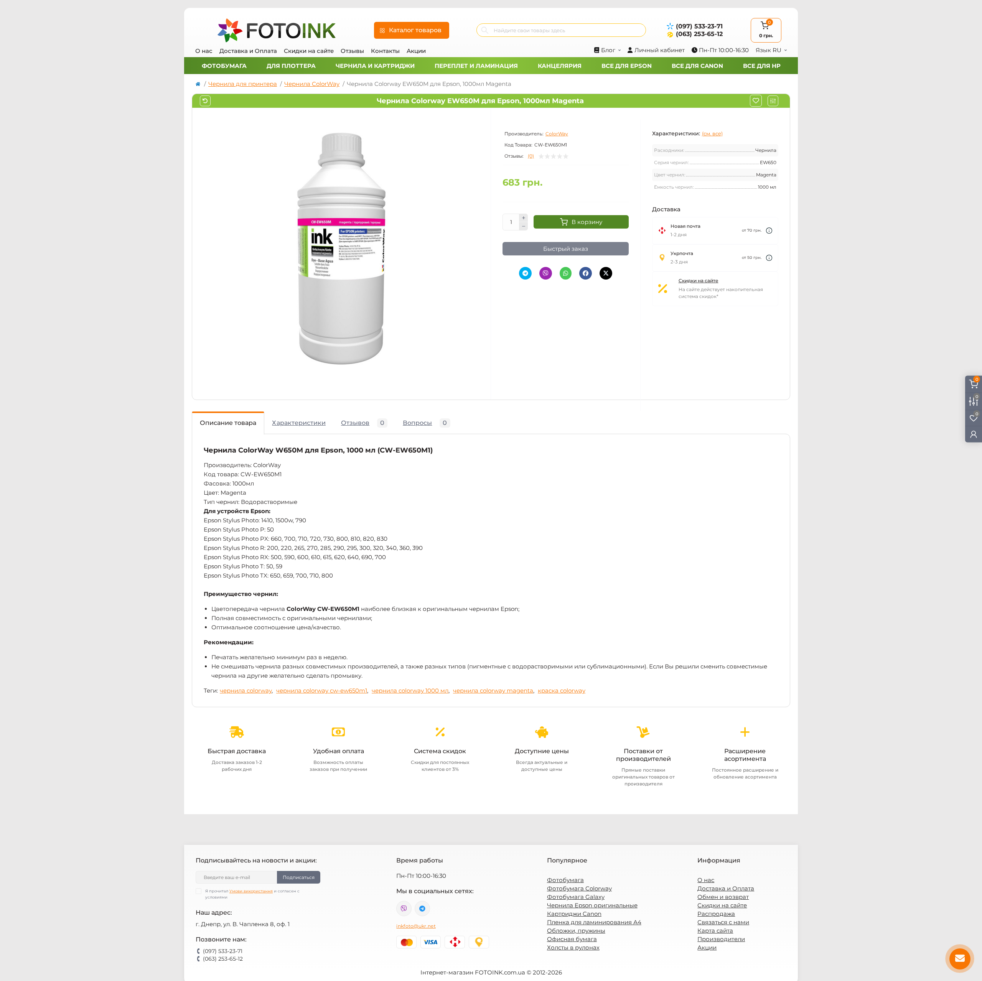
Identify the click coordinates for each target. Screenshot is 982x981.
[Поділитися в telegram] (525, 273)
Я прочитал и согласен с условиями (252, 894)
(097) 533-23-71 (699, 26)
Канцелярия (560, 65)
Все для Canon (697, 65)
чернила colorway (246, 690)
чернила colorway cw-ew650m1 (321, 690)
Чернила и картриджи (375, 65)
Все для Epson (626, 65)
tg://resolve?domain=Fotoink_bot (422, 908)
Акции (416, 50)
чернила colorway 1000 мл (410, 690)
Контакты (385, 50)
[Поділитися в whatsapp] (566, 273)
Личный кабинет (659, 50)
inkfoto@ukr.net (416, 926)
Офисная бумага (572, 939)
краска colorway (561, 690)
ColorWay (556, 134)
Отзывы (352, 50)
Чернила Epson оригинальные (592, 905)
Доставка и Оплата (248, 50)
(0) (531, 156)
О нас (204, 50)
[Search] (484, 30)
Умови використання (251, 891)
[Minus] (523, 226)
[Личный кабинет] (973, 434)
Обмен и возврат (723, 896)
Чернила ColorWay (311, 83)
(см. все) (712, 133)
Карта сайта (715, 930)
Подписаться (299, 877)
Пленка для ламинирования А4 (594, 922)
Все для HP (762, 65)
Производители (721, 939)
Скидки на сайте (309, 50)
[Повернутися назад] (205, 100)
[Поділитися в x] (606, 273)
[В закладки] (756, 101)
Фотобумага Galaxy (576, 896)
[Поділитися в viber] (545, 273)
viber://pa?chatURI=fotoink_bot (404, 908)
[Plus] (523, 218)
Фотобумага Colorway (579, 888)
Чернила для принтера (242, 83)
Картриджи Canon (574, 913)
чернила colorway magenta (493, 690)
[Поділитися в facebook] (585, 273)
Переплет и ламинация (476, 65)
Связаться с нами (723, 922)
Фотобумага (224, 65)
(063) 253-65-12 (699, 34)
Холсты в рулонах (573, 947)
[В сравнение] (773, 100)
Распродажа (716, 913)
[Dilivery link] (769, 230)
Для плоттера (291, 65)
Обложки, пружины (576, 930)
